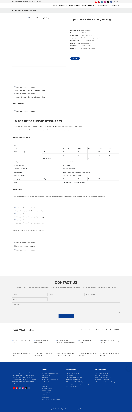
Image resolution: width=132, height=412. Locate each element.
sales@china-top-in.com (75, 377)
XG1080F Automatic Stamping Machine (109, 354)
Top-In (14, 10)
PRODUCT (116, 329)
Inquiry (75, 58)
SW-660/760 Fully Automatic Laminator (87, 354)
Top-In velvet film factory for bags (27, 10)
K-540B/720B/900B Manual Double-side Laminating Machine (65, 354)
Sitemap (82, 409)
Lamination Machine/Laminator (86, 329)
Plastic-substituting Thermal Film (104, 329)
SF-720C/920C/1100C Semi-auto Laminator (43, 354)
